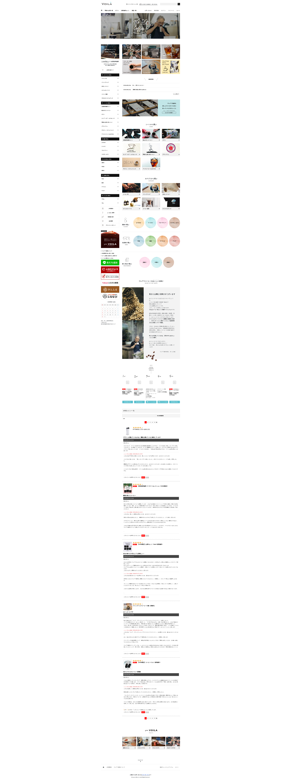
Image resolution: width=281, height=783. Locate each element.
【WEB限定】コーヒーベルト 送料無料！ (149, 662)
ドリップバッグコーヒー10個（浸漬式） (144, 605)
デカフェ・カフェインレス (108, 130)
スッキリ (104, 146)
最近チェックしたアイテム (166, 767)
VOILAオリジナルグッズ (107, 98)
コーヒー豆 (104, 78)
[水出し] (170, 51)
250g (103, 199)
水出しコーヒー (105, 86)
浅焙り (103, 162)
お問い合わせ (148, 10)
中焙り (103, 166)
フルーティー (105, 150)
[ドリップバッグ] (151, 66)
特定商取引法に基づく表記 (108, 253)
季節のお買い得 (109, 10)
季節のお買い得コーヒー (107, 122)
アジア (103, 190)
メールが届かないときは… (108, 258)
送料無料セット (125, 10)
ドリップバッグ (105, 82)
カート (178, 10)
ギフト (117, 10)
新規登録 (156, 10)
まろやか (104, 142)
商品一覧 (134, 10)
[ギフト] (170, 66)
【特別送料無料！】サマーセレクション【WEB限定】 (153, 486)
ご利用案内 (110, 208)
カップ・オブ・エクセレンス (108, 118)
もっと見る (175, 94)
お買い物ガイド (110, 70)
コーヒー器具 (105, 94)
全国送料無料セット (106, 106)
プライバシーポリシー (111, 225)
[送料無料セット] (151, 51)
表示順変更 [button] (161, 415)
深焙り (103, 170)
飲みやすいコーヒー (106, 110)
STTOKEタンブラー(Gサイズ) (141, 429)
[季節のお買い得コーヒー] (131, 51)
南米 (103, 182)
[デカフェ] (131, 66)
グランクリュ (105, 126)
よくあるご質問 (110, 212)
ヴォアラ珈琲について (107, 250)
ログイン (163, 10)
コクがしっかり (105, 154)
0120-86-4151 (145, 774)
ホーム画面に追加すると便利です (109, 255)
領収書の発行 (111, 216)
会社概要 (111, 221)
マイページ (171, 10)
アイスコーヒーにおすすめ (108, 134)
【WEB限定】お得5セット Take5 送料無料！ (150, 544)
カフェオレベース (106, 90)
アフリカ (104, 186)
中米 (103, 178)
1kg (102, 203)
